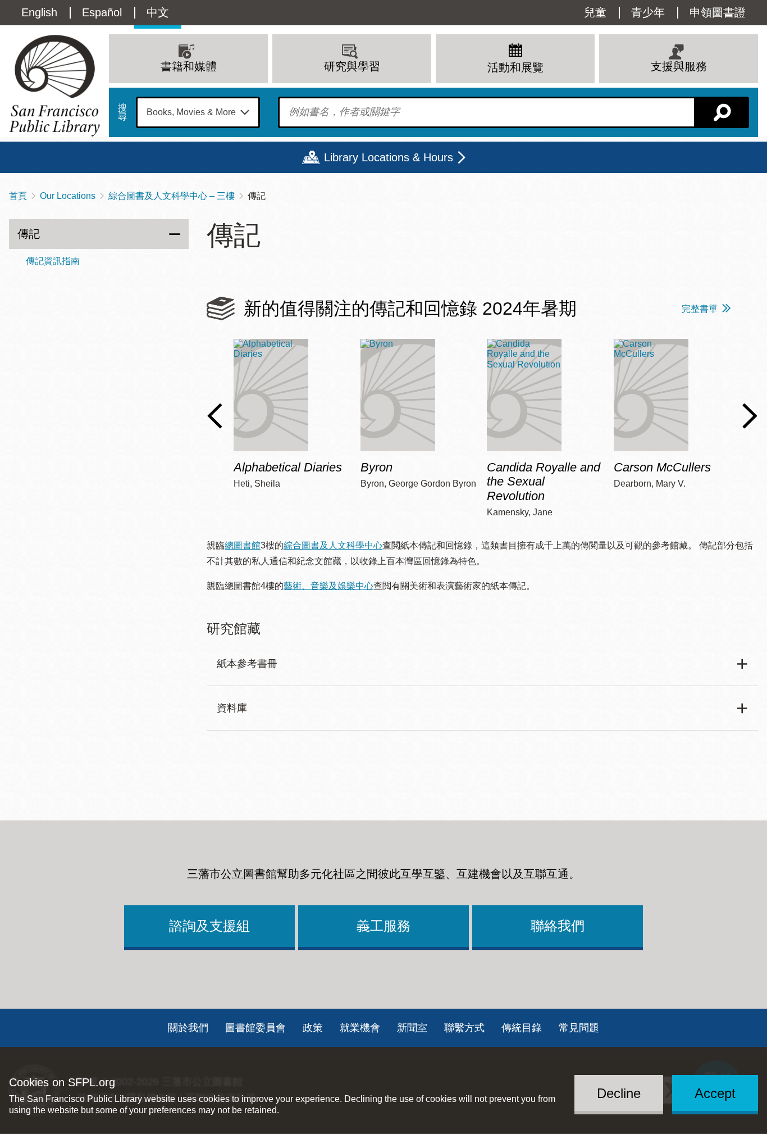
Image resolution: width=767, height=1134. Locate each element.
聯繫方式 (464, 1027)
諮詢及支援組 (209, 925)
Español (102, 12)
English (39, 12)
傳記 (28, 234)
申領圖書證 (718, 12)
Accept (715, 1092)
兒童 (595, 12)
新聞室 (412, 1027)
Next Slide (750, 415)
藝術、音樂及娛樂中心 (328, 586)
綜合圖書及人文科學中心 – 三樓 (171, 196)
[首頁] (54, 86)
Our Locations (67, 196)
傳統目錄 (521, 1027)
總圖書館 (243, 545)
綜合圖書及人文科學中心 (333, 545)
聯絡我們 (558, 925)
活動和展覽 (515, 67)
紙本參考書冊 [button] (247, 663)
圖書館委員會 (255, 1027)
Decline (619, 1092)
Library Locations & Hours (388, 157)
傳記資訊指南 (53, 261)
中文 (158, 12)
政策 (313, 1027)
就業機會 (360, 1027)
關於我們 (188, 1027)
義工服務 (383, 925)
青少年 (648, 12)
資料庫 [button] (232, 708)
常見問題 (579, 1027)
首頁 (18, 196)
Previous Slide (215, 415)
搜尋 (122, 112)
